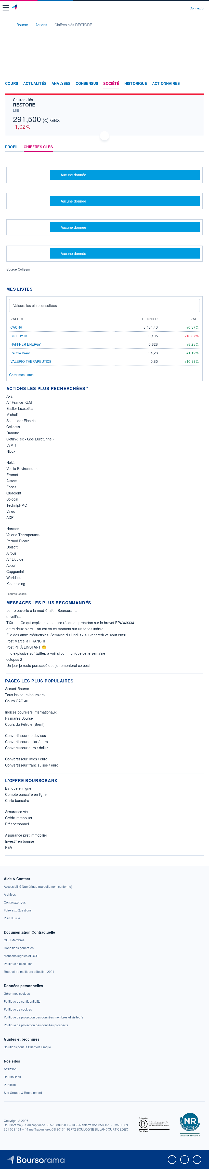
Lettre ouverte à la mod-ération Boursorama (41, 610)
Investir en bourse (19, 841)
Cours (11, 83)
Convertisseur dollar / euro (26, 741)
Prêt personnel (17, 823)
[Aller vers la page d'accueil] (15, 8)
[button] (6, 8)
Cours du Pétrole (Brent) (25, 724)
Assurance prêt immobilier (26, 835)
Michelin (13, 414)
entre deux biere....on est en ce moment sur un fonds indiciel (55, 628)
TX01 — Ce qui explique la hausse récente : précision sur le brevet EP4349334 (70, 622)
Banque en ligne (18, 788)
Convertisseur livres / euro (26, 758)
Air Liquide (14, 559)
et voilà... (13, 616)
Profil (12, 147)
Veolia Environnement (24, 468)
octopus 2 (14, 659)
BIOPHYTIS (19, 335)
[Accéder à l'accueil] (7, 24)
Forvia (11, 486)
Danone (12, 432)
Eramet (12, 474)
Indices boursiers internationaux (31, 712)
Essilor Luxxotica (19, 408)
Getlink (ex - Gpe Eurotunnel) (30, 438)
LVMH (11, 445)
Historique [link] (135, 83)
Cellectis (13, 426)
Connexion (197, 8)
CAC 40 (16, 327)
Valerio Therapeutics (23, 534)
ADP (10, 517)
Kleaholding (15, 583)
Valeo (10, 511)
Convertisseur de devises (25, 735)
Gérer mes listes (21, 374)
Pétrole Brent (20, 353)
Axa (9, 396)
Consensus (87, 83)
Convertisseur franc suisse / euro (31, 765)
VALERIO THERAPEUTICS (30, 361)
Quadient (13, 492)
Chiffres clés (38, 147)
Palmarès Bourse (19, 718)
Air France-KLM (19, 402)
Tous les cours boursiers (25, 694)
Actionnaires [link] (166, 83)
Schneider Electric (20, 420)
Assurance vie (16, 811)
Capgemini (15, 571)
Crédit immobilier (18, 817)
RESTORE (24, 104)
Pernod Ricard (18, 540)
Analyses (61, 83)
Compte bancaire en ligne (26, 794)
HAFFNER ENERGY (25, 344)
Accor (11, 565)
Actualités (34, 83)
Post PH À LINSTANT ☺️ (26, 647)
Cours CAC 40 (16, 700)
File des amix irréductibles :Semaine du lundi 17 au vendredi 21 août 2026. (66, 634)
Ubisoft (12, 546)
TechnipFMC (16, 505)
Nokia (11, 462)
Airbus (11, 553)
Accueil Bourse (17, 688)
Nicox (10, 451)
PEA (8, 847)
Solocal (12, 499)
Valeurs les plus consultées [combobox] (35, 305)
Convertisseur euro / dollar (26, 747)
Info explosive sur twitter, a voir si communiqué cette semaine (55, 653)
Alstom (11, 480)
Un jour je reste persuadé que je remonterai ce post (48, 665)
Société (111, 83)
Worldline (13, 577)
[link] (38, 886)
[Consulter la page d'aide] (183, 8)
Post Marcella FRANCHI (25, 640)
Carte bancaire (17, 800)
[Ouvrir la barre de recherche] (176, 8)
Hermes (12, 528)
